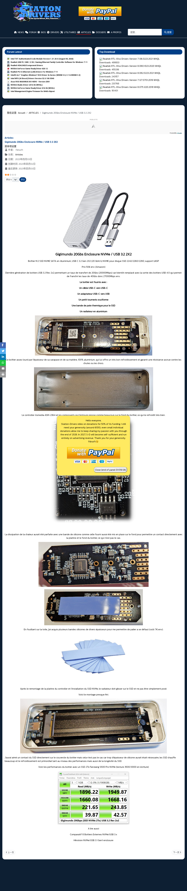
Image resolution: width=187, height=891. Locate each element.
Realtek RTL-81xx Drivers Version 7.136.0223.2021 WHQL (131, 58)
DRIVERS (55, 32)
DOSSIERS (101, 32)
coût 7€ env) (156, 629)
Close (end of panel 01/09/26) (110, 469)
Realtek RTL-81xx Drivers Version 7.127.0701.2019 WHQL (131, 80)
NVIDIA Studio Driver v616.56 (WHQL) (27, 85)
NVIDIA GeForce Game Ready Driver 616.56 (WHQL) (33, 88)
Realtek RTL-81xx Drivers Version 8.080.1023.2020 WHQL (132, 66)
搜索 (169, 32)
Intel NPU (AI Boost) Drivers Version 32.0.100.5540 (32, 78)
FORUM (32, 32)
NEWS (21, 32)
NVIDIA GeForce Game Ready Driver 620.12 (29, 69)
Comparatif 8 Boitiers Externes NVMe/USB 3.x (93, 834)
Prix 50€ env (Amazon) (93, 267)
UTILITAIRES (70, 32)
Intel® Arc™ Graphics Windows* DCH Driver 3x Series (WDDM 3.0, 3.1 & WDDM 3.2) (45, 75)
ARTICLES (86, 32)
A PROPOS (116, 32)
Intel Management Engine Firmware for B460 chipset (33, 91)
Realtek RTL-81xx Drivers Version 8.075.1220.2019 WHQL (131, 87)
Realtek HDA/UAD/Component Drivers (27, 65)
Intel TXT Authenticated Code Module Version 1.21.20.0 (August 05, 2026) (42, 59)
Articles (19, 154)
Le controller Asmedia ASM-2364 (38, 415)
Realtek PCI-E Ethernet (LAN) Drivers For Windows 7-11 (34, 72)
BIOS (43, 32)
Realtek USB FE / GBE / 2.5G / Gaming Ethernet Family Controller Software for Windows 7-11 (49, 62)
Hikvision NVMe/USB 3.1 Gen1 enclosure (93, 840)
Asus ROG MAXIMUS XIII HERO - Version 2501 (30, 82)
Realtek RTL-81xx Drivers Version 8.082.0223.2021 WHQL (132, 73)
